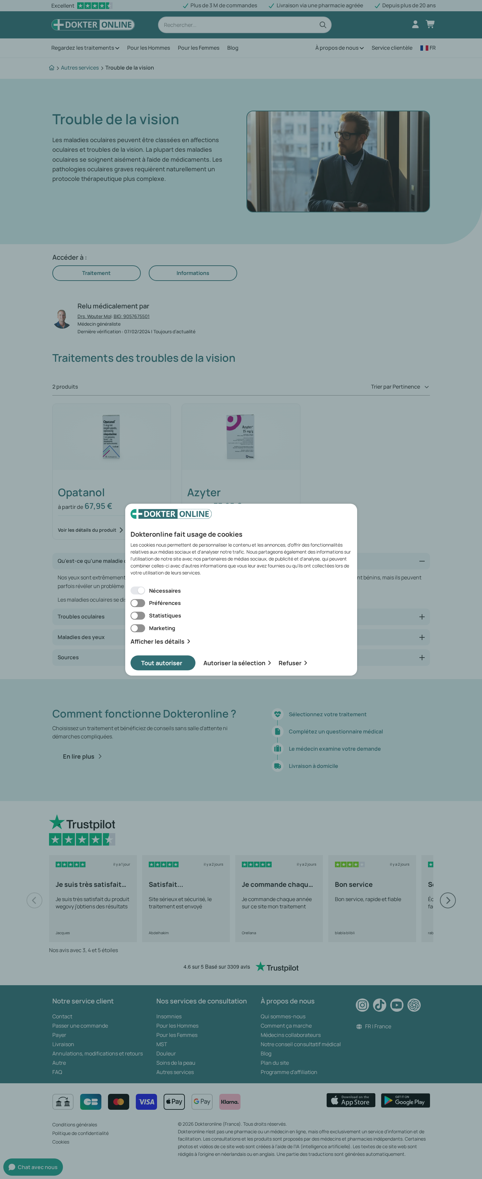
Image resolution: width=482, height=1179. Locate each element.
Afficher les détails (158, 641)
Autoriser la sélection (234, 663)
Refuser (290, 663)
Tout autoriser (161, 663)
